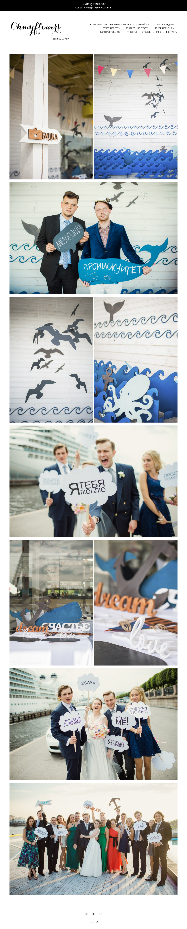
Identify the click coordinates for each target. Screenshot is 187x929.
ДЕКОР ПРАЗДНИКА (165, 28)
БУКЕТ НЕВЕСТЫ (111, 28)
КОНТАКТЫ (172, 32)
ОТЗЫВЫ (146, 32)
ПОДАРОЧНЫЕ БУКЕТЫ (137, 28)
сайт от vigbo (93, 922)
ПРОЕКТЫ (132, 32)
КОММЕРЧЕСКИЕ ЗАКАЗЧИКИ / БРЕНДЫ (110, 24)
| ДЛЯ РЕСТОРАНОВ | (111, 32)
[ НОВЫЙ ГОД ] (143, 24)
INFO (158, 32)
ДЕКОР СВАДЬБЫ (166, 24)
